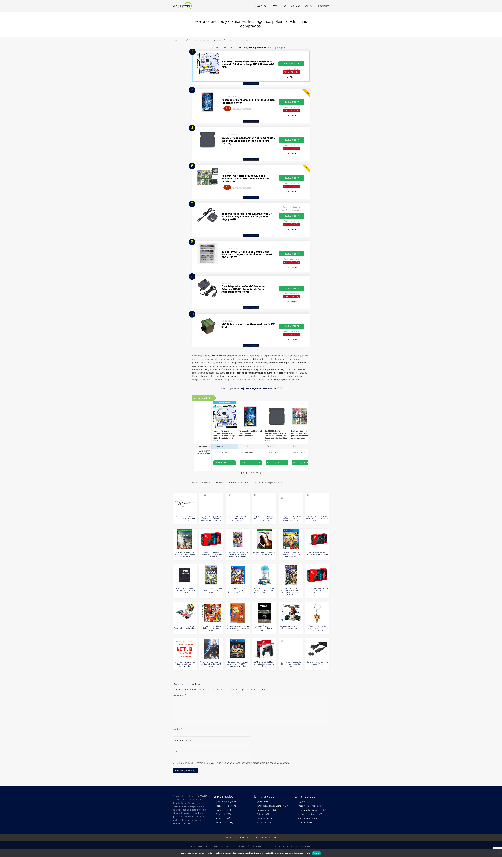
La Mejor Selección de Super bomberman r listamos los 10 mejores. (237, 590)
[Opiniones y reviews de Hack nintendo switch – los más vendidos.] (264, 503)
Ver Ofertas (291, 77)
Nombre (177, 729)
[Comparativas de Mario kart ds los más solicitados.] (291, 613)
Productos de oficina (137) (310, 806)
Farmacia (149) (264, 822)
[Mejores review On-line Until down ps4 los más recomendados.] (238, 503)
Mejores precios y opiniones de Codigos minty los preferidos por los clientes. (211, 519)
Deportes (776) (223, 814)
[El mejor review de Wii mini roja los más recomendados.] (317, 575)
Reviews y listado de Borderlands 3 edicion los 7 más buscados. (290, 554)
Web (175, 751)
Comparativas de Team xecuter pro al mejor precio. (317, 553)
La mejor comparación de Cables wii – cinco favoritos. (185, 627)
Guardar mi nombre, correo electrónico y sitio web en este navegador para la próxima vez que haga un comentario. (233, 763)
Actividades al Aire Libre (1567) (272, 806)
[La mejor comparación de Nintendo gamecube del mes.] (291, 649)
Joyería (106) (304, 801)
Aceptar (316, 853)
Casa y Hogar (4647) (226, 801)
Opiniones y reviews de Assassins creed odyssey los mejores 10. (185, 554)
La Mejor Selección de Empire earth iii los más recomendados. (264, 628)
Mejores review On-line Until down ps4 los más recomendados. (238, 519)
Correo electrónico (182, 740)
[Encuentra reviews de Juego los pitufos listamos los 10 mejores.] (211, 575)
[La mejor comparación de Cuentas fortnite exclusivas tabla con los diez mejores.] (264, 575)
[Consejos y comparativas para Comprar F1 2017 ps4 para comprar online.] (238, 649)
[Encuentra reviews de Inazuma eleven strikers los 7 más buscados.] (317, 613)
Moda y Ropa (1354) (226, 806)
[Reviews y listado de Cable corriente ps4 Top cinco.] (317, 649)
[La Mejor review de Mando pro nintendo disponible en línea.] (264, 649)
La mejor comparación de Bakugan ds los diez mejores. (211, 628)
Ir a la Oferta (291, 63)
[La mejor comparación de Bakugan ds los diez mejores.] (211, 613)
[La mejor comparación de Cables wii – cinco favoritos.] (185, 613)
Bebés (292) (263, 814)
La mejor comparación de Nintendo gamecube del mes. (291, 664)
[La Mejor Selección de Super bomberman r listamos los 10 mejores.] (238, 575)
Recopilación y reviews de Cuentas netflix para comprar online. (185, 664)
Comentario (179, 695)
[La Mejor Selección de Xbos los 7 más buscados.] (264, 539)
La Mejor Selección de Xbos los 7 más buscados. (264, 553)
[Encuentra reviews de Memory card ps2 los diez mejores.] (185, 575)
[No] (498, 853)
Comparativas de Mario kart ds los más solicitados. (291, 627)
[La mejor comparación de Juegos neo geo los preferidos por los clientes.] (291, 503)
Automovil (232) (265, 818)
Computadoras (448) (267, 810)
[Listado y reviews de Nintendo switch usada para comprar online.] (211, 539)
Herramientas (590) (307, 818)
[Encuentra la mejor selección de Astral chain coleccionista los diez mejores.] (291, 575)
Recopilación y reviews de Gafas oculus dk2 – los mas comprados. (185, 519)
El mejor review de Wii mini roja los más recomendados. (317, 590)
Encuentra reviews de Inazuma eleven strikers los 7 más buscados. (317, 628)
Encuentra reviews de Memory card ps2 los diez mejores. (184, 590)
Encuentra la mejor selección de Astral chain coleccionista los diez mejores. (290, 591)
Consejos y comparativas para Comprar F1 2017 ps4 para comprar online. (237, 664)
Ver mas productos (203, 398)
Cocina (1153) (263, 801)
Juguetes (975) (223, 810)
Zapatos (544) (223, 818)
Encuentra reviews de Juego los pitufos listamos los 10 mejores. (211, 590)
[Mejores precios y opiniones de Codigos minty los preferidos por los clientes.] (211, 503)
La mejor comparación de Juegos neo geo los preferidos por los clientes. (290, 519)
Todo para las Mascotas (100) (312, 810)
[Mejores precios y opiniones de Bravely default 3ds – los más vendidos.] (317, 503)
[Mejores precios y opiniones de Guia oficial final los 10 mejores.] (211, 649)
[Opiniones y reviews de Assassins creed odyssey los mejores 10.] (185, 539)
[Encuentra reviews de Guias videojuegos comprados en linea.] (238, 613)
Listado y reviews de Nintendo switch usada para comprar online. (211, 554)
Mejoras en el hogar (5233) (311, 814)
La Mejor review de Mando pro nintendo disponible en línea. (264, 664)
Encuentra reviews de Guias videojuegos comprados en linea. (238, 628)
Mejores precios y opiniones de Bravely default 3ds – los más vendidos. (317, 519)
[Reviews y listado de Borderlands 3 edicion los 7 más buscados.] (291, 539)
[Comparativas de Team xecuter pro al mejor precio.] (317, 539)
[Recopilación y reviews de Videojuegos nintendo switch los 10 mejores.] (238, 539)
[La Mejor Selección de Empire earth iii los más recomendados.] (264, 613)
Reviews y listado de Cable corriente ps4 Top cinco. (317, 663)
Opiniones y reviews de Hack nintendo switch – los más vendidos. (264, 519)
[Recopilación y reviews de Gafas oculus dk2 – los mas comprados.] (185, 503)
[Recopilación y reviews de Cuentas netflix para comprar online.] (185, 649)
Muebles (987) (305, 822)
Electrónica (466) (224, 822)
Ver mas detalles (225, 462)
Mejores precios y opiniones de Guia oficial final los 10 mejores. (211, 664)
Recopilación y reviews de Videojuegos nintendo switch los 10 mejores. (238, 554)
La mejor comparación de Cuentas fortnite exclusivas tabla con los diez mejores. (264, 590)
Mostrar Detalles (251, 83)
